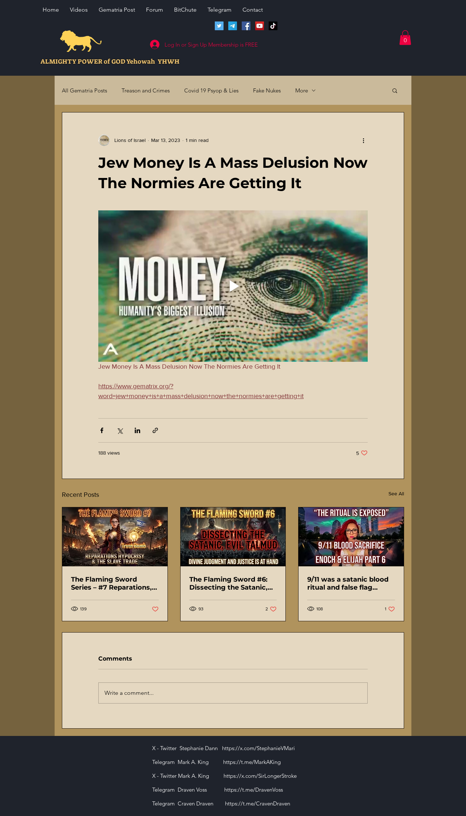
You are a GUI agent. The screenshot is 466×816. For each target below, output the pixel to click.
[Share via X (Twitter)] (119, 430)
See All (396, 493)
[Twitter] (219, 25)
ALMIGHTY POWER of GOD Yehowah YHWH (109, 61)
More (301, 90)
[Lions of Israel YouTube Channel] (259, 25)
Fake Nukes (267, 90)
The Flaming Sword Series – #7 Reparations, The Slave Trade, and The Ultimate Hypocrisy (113, 583)
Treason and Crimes (146, 90)
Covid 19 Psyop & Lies (211, 90)
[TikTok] (273, 25)
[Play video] (233, 286)
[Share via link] (155, 430)
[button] (405, 37)
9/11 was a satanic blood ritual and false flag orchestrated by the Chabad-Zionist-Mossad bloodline (347, 583)
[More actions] (363, 140)
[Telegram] (232, 25)
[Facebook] (246, 25)
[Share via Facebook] (101, 430)
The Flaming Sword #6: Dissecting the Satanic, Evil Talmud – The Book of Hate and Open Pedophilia (233, 583)
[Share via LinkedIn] (137, 430)
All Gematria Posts (84, 90)
